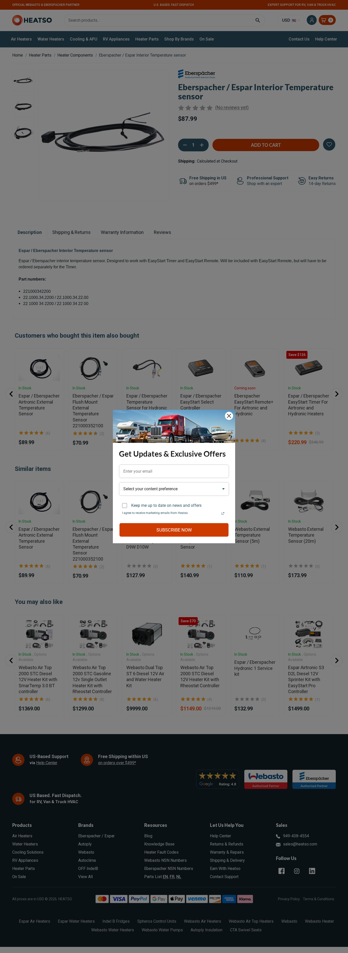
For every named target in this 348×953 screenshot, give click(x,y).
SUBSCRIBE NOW (174, 530)
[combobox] (174, 489)
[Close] (229, 416)
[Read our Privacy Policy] (223, 513)
